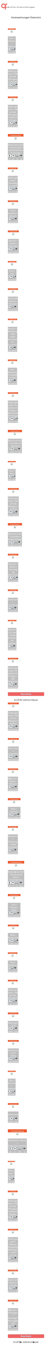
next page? (26, 1344)
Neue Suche (26, 694)
